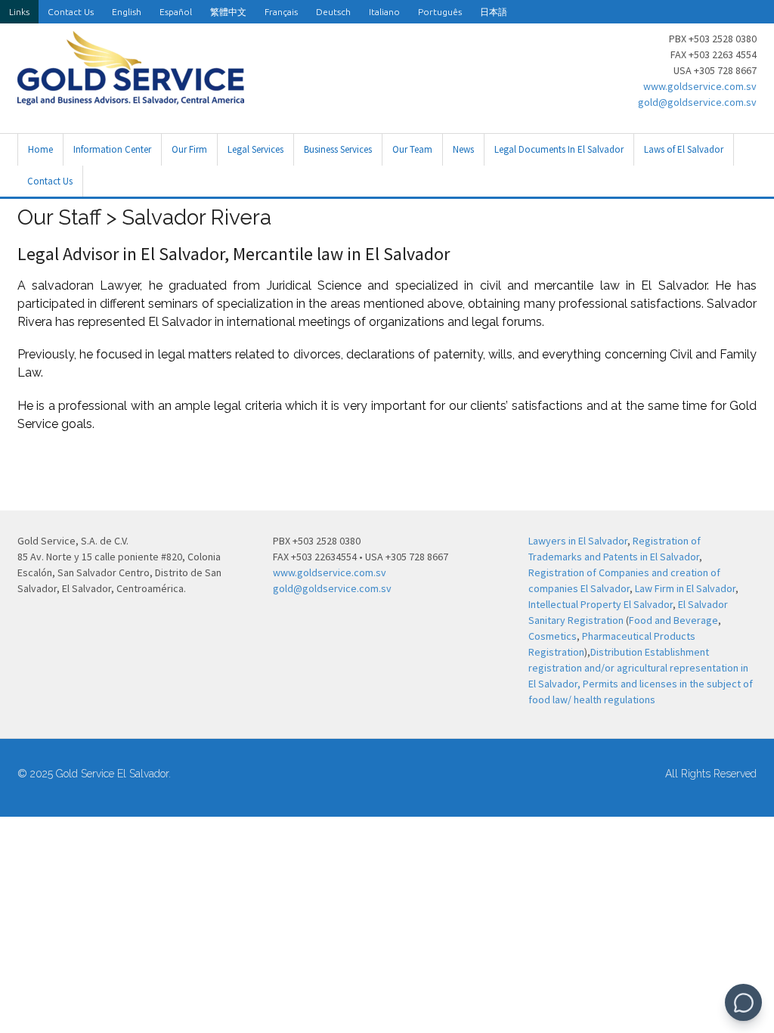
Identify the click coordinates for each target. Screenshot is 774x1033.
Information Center (112, 149)
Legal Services (255, 149)
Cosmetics (552, 636)
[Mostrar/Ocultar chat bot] (743, 1002)
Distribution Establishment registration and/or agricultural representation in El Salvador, (638, 667)
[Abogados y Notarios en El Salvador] (130, 97)
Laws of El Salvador (683, 149)
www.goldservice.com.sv (700, 86)
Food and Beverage (673, 620)
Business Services (338, 149)
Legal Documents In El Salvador (559, 149)
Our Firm (189, 149)
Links (19, 12)
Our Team (412, 149)
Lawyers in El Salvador (577, 541)
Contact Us (71, 12)
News (463, 149)
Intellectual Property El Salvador (600, 604)
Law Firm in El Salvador (685, 588)
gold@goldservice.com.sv (697, 102)
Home (40, 149)
